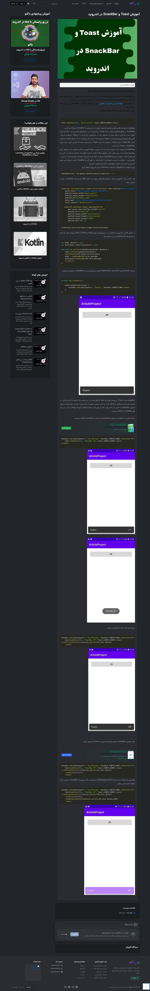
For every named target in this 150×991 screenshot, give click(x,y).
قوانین (83, 972)
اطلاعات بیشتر (30, 60)
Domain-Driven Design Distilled (115, 427)
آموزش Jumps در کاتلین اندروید (30, 258)
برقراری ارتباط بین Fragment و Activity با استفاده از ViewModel (30, 154)
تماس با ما (75, 4)
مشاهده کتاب (66, 428)
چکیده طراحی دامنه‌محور (120, 429)
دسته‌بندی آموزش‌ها (97, 4)
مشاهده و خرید (66, 755)
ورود (73, 934)
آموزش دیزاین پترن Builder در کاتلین (30, 189)
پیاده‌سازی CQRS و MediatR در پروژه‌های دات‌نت (113, 756)
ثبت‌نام (63, 934)
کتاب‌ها (109, 4)
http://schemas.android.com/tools (91, 191)
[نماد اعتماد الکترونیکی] (33, 972)
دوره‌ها (117, 4)
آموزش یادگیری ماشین (100, 966)
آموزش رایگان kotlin (101, 978)
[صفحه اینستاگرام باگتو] (73, 987)
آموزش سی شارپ (101, 972)
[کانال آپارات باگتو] (65, 987)
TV (83, 4)
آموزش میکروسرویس (100, 975)
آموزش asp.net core (100, 969)
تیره (21, 987)
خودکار (14, 987)
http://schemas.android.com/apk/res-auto (93, 200)
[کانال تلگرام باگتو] (77, 987)
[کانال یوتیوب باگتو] (69, 987)
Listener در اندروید (30, 224)
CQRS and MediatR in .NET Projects (113, 754)
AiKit (134, 978)
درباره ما (82, 975)
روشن (28, 987)
